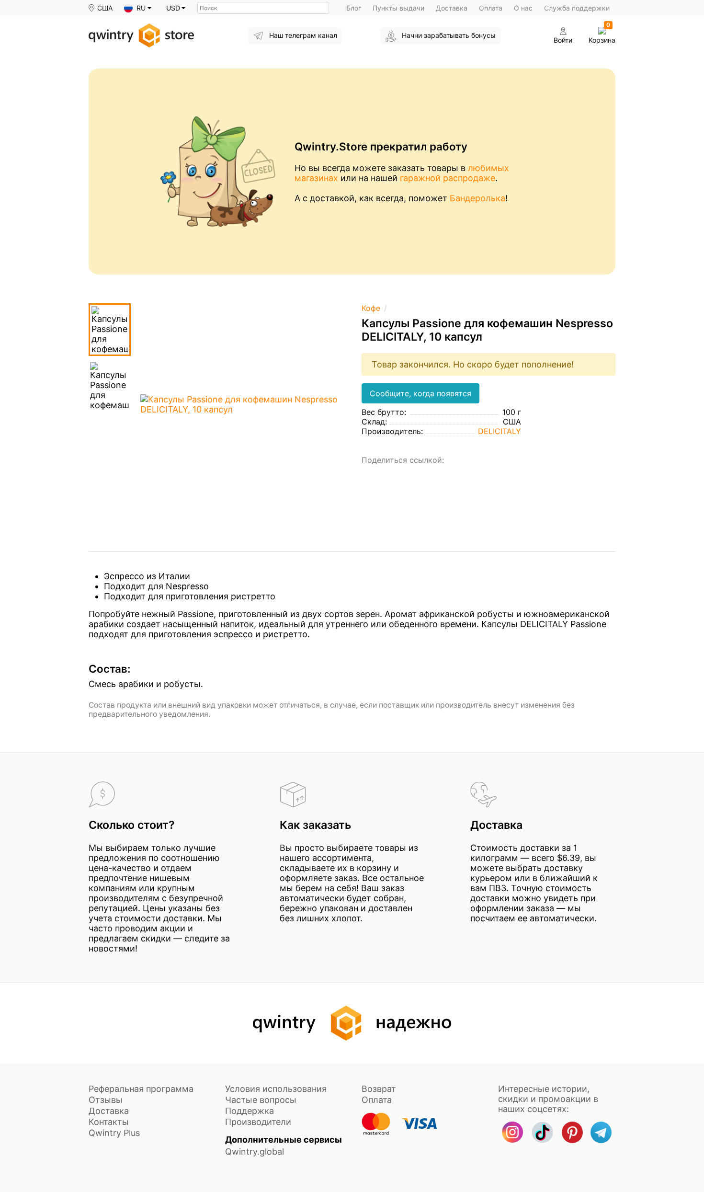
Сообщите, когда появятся (420, 393)
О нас (523, 8)
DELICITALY (499, 431)
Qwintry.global (254, 1151)
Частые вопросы (260, 1100)
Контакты (109, 1122)
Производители (258, 1122)
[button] (137, 8)
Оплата (490, 8)
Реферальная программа (141, 1089)
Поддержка (249, 1111)
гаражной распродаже (447, 178)
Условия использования (276, 1089)
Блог (353, 8)
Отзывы (106, 1100)
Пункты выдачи (398, 8)
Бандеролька (477, 198)
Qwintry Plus (114, 1133)
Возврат (379, 1089)
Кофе (371, 308)
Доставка (451, 8)
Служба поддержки (577, 8)
